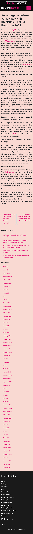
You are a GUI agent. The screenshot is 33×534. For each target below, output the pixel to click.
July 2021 (5, 424)
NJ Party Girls (5, 500)
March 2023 (6, 368)
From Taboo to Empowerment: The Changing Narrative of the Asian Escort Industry (15, 241)
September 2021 (7, 418)
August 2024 (6, 319)
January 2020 (7, 461)
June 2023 (6, 362)
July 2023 (5, 359)
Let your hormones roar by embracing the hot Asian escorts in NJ (16, 256)
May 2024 (5, 329)
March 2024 (6, 332)
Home (3, 481)
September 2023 (7, 352)
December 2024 (7, 309)
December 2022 (7, 375)
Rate (2, 489)
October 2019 (6, 464)
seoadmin (23, 30)
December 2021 (7, 408)
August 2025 (6, 286)
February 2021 (7, 441)
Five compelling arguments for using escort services (15, 251)
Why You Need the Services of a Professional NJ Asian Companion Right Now (16, 246)
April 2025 (6, 299)
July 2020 (5, 457)
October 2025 (6, 280)
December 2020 (7, 447)
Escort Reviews (6, 494)
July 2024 (5, 322)
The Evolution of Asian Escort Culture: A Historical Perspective (9, 219)
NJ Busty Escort (6, 508)
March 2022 (6, 401)
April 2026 (6, 270)
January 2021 (7, 444)
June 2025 (6, 293)
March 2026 (6, 273)
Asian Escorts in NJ (19, 530)
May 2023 (5, 365)
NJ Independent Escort (8, 510)
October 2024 (6, 313)
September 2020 (7, 454)
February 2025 (7, 306)
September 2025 (7, 283)
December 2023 (7, 342)
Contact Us (5, 492)
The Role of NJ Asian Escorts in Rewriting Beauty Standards (14, 236)
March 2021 (6, 438)
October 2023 (6, 349)
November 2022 (7, 378)
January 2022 (7, 405)
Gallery (3, 484)
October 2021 (6, 415)
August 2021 (6, 421)
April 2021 (6, 434)
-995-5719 (17, 3)
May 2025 (5, 296)
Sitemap (4, 516)
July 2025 (5, 289)
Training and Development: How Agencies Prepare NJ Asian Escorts (24, 218)
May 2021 (5, 431)
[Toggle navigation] (28, 8)
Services (4, 486)
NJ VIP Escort (5, 505)
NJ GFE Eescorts (6, 502)
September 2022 (7, 382)
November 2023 (7, 345)
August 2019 (6, 467)
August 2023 (6, 355)
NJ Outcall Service (7, 513)
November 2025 (7, 276)
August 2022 (6, 385)
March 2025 (6, 303)
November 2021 (7, 411)
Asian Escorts (27, 64)
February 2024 (7, 336)
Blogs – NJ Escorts (7, 497)
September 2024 (7, 316)
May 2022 (5, 395)
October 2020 (6, 451)
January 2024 (7, 339)
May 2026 (5, 266)
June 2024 (6, 326)
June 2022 (6, 391)
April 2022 (6, 398)
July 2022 (5, 388)
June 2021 (6, 428)
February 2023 (7, 372)
